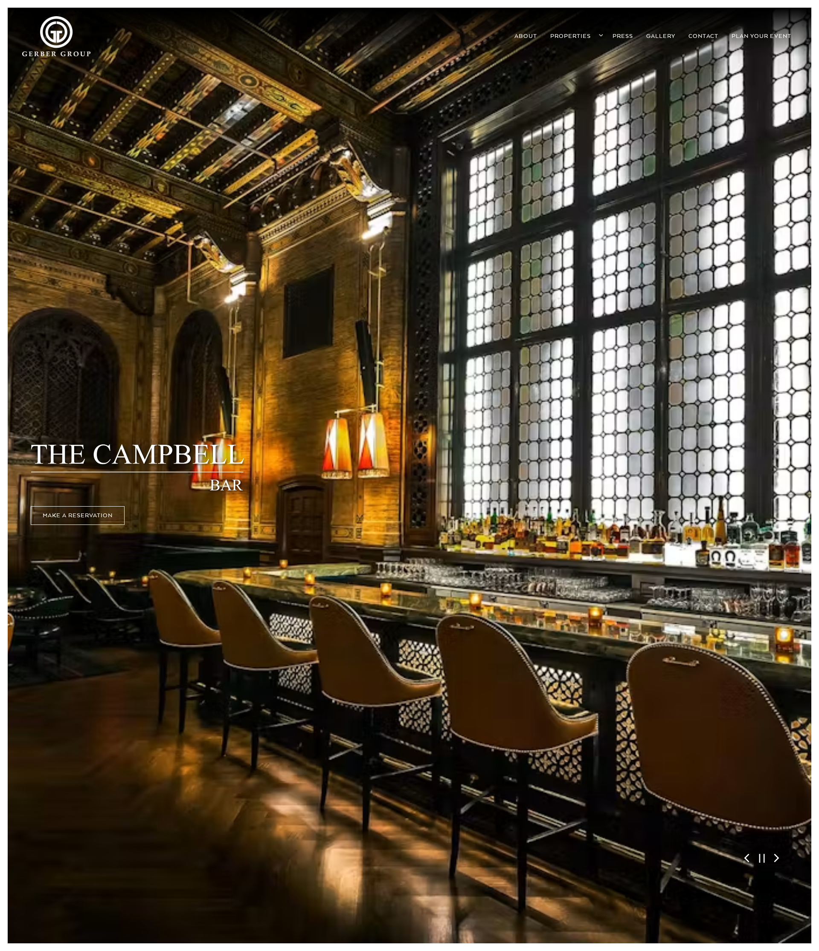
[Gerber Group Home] (56, 35)
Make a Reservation (78, 525)
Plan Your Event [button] (761, 36)
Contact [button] (703, 36)
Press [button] (623, 36)
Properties (576, 36)
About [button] (525, 36)
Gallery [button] (660, 36)
